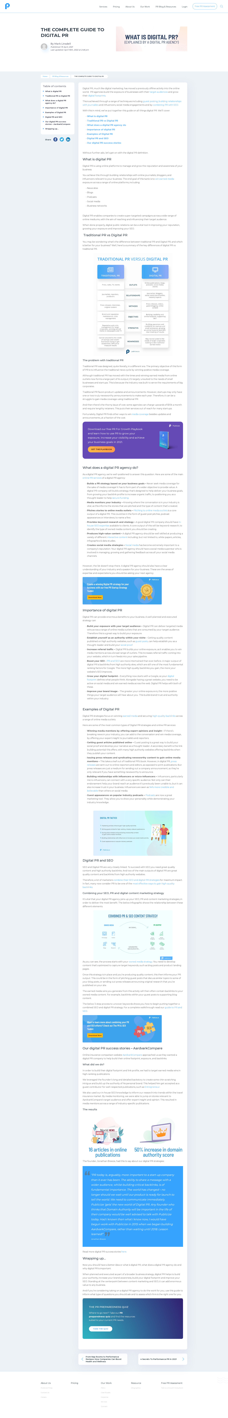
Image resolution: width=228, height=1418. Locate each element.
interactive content (117, 537)
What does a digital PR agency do (106, 125)
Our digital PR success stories (104, 143)
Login (184, 7)
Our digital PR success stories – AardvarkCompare (57, 123)
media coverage (140, 414)
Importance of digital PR (56, 108)
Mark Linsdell (62, 43)
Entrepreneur (152, 1087)
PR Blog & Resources (166, 7)
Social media (132, 545)
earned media (130, 716)
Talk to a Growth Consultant (172, 1388)
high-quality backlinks (164, 716)
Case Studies (105, 1392)
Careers (43, 1397)
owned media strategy (140, 961)
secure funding (120, 498)
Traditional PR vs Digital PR (57, 96)
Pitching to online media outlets (151, 510)
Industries (104, 1397)
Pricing (116, 7)
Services (103, 7)
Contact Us (45, 1392)
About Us (129, 7)
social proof (127, 645)
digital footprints (97, 95)
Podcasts (150, 795)
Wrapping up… (52, 129)
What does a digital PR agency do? (55, 102)
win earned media (164, 179)
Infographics (136, 1388)
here (123, 1251)
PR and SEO (113, 661)
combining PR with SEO (165, 105)
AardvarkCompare (132, 1055)
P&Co (103, 1388)
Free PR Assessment (171, 1383)
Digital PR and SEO (53, 117)
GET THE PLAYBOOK (101, 449)
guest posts (142, 641)
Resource (136, 1383)
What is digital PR (53, 91)
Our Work (145, 7)
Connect (104, 1406)
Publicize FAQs (46, 1388)
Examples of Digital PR (55, 112)
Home (45, 76)
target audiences (159, 92)
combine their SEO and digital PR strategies (137, 880)
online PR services (92, 478)
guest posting (150, 101)
